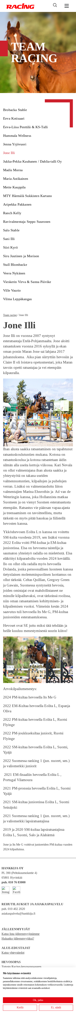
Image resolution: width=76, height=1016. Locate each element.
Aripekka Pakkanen (17, 204)
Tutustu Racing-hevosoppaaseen (21, 966)
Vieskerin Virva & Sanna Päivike (27, 282)
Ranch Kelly (12, 213)
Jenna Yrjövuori (14, 144)
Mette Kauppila (14, 187)
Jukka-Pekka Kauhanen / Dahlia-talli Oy (32, 161)
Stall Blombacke (15, 265)
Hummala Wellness (17, 136)
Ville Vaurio (12, 290)
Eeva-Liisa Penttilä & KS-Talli (25, 127)
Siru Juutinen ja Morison (21, 256)
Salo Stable (11, 230)
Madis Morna (13, 170)
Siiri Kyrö (10, 247)
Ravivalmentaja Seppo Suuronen (26, 222)
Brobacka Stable (15, 110)
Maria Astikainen (15, 179)
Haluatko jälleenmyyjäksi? (18, 938)
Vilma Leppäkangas (17, 299)
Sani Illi (9, 239)
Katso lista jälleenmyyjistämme (21, 933)
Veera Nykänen (14, 273)
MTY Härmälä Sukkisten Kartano (27, 196)
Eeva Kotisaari (14, 118)
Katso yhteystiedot (13, 952)
